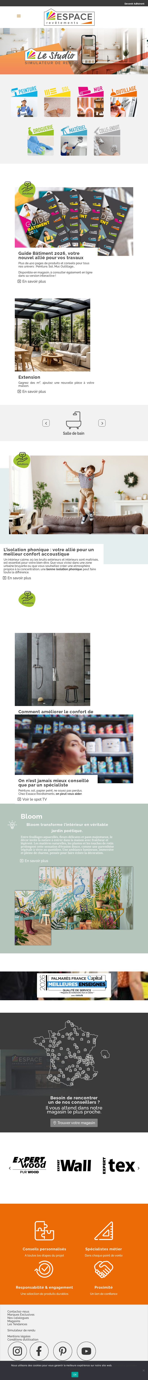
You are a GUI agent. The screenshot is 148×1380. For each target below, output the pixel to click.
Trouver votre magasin (76, 1123)
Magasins (13, 1321)
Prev (46, 423)
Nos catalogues (18, 1318)
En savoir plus (34, 281)
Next (102, 423)
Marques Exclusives (20, 1314)
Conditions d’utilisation (22, 1339)
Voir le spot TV (34, 799)
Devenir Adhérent (134, 3)
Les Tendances (17, 1324)
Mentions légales (19, 1336)
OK (75, 1374)
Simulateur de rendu (21, 1330)
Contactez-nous (18, 1311)
